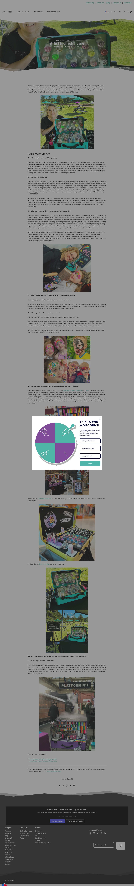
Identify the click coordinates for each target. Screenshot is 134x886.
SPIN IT (90, 463)
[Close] (100, 418)
